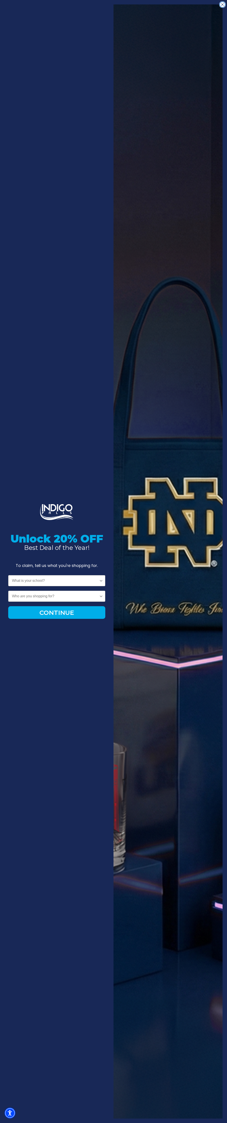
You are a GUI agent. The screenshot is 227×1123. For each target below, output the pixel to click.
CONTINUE (56, 612)
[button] (10, 1113)
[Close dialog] (222, 4)
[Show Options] (101, 580)
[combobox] (55, 580)
